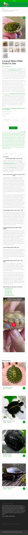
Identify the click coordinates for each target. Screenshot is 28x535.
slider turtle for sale (21, 145)
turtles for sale (22, 507)
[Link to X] (19, 533)
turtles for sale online (5, 137)
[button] (24, 17)
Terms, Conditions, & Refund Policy (8, 516)
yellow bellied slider (8, 291)
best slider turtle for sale (11, 140)
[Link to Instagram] (23, 533)
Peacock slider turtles (9, 294)
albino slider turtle (22, 131)
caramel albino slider (12, 134)
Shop (3, 8)
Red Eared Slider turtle (9, 288)
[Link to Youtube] (25, 533)
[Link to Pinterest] (21, 533)
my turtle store (15, 145)
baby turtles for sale (19, 133)
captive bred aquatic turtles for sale (11, 141)
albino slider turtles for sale (6, 133)
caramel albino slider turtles (8, 145)
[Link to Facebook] (17, 533)
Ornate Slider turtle (8, 292)
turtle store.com (4, 148)
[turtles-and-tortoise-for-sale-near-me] (11, 4)
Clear (25, 131)
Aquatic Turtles (13, 133)
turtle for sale (7, 95)
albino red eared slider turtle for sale (10, 138)
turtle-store (9, 148)
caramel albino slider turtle (20, 134)
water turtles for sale (12, 137)
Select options (14, 393)
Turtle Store (6, 505)
